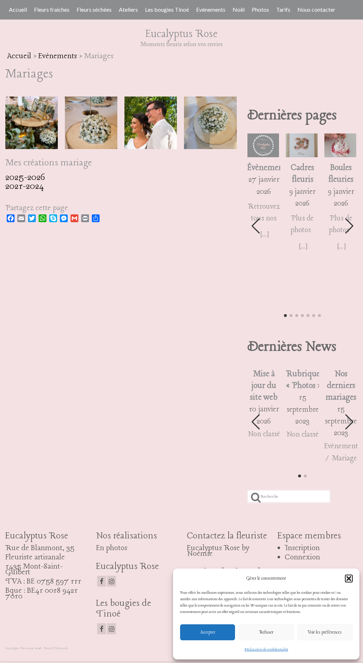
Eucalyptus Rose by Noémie (218, 551)
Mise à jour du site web (264, 386)
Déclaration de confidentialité (266, 649)
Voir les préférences (325, 632)
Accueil (19, 56)
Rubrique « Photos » (302, 380)
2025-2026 (25, 177)
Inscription (302, 548)
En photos (111, 548)
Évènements (264, 168)
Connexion (302, 557)
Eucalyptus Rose (181, 34)
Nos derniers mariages (340, 386)
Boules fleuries (340, 174)
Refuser (266, 632)
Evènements (57, 56)
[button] (348, 578)
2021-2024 (24, 186)
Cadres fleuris (302, 174)
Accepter (207, 632)
